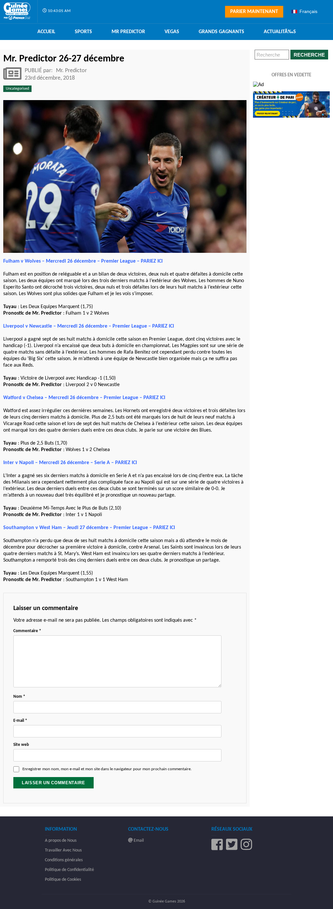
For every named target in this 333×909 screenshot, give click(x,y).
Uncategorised (17, 89)
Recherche (309, 55)
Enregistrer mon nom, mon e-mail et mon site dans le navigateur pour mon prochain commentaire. (107, 769)
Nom (19, 697)
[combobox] (309, 11)
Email (138, 840)
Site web (21, 745)
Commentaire (27, 631)
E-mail (20, 721)
